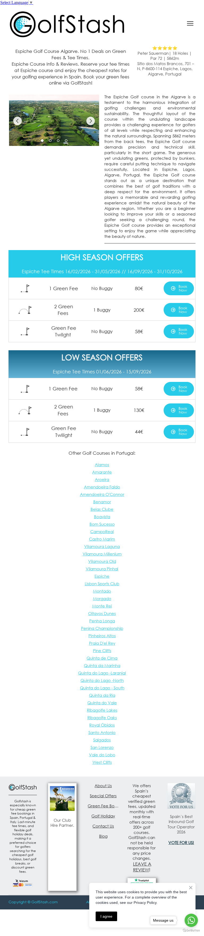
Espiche (102, 576)
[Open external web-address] (62, 798)
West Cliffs (102, 762)
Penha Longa (102, 620)
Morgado (102, 598)
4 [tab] (66, 141)
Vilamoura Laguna (102, 546)
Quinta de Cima (102, 658)
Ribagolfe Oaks (102, 717)
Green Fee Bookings (103, 805)
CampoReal (102, 531)
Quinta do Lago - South (102, 687)
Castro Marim (102, 539)
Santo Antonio (102, 732)
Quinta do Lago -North (102, 680)
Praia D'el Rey (102, 643)
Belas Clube (102, 509)
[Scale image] (54, 120)
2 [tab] (50, 141)
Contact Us (103, 826)
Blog (103, 836)
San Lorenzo (102, 747)
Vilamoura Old (102, 561)
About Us (103, 785)
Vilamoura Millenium (102, 553)
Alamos (102, 464)
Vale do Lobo (102, 754)
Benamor (102, 501)
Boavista (102, 516)
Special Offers (103, 795)
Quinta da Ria (102, 695)
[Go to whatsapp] (191, 920)
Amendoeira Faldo (102, 486)
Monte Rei (102, 606)
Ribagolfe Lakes (102, 710)
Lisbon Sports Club (102, 583)
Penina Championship (102, 628)
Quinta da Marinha (102, 665)
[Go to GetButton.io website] (191, 930)
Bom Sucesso (102, 524)
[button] (179, 288)
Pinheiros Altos (102, 635)
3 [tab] (58, 141)
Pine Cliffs (102, 650)
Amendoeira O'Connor (102, 494)
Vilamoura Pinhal (102, 568)
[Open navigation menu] (190, 23)
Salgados (102, 739)
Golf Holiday (103, 815)
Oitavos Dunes (102, 613)
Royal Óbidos (102, 725)
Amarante (102, 472)
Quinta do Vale (102, 702)
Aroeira (102, 479)
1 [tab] (42, 141)
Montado (102, 591)
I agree (106, 916)
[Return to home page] (67, 23)
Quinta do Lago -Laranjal (102, 673)
